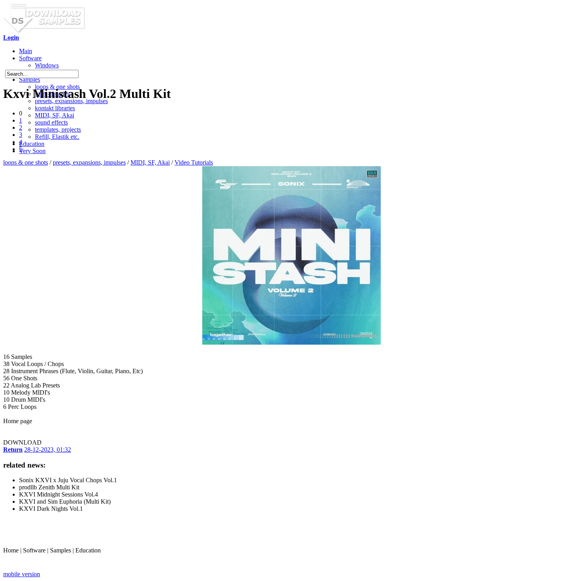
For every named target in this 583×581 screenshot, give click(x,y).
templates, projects (58, 129)
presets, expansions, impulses (89, 162)
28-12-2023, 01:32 (47, 449)
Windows (47, 65)
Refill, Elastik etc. (57, 136)
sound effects (51, 122)
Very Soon (32, 151)
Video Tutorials (194, 162)
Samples (29, 79)
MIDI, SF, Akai (54, 115)
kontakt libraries (55, 108)
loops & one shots (25, 162)
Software (30, 58)
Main (25, 51)
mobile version (21, 574)
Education (31, 143)
